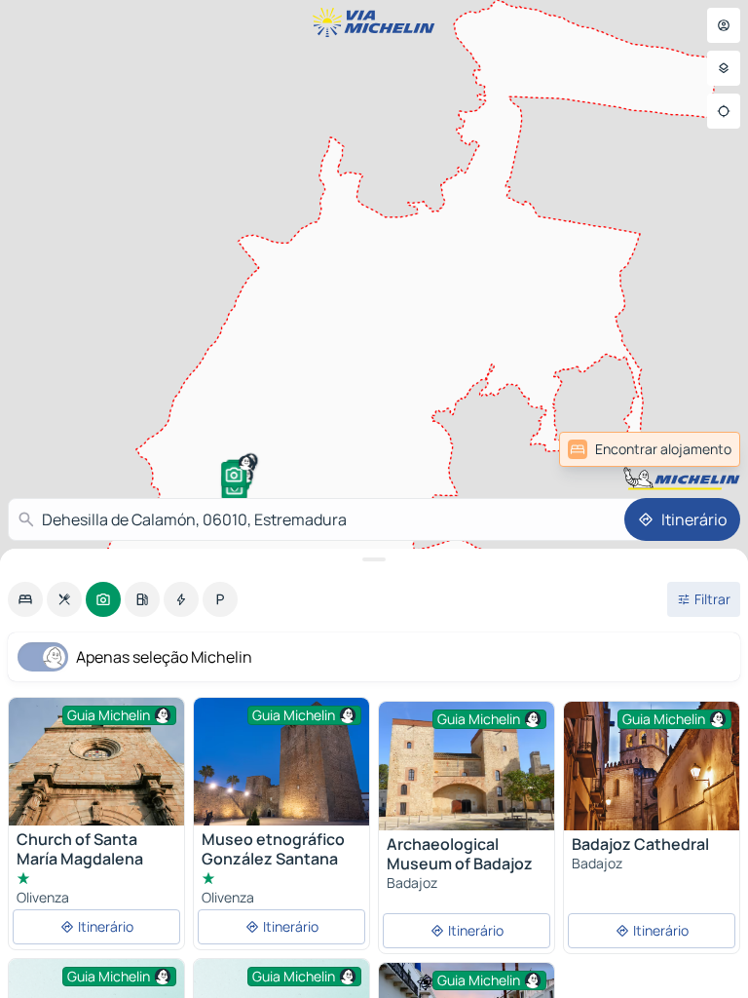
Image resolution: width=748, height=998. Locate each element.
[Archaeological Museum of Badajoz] (466, 766)
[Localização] (723, 111)
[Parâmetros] (723, 68)
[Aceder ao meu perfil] (723, 25)
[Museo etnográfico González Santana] (281, 761)
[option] (25, 599)
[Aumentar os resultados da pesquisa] (374, 559)
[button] (233, 474)
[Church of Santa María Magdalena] (96, 761)
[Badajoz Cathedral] (651, 766)
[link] (697, 449)
